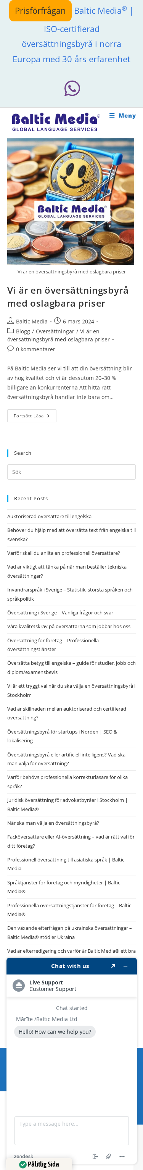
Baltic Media (32, 321)
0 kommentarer (35, 349)
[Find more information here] (71, 1061)
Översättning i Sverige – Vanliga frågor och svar (60, 612)
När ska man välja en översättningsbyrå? (53, 822)
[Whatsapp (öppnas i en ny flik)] (71, 88)
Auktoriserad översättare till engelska (49, 516)
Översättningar (55, 331)
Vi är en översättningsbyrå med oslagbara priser (68, 296)
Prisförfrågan (40, 10)
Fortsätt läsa (35, 417)
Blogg (23, 331)
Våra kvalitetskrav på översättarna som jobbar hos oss (68, 626)
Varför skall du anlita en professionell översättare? (63, 552)
